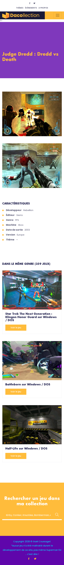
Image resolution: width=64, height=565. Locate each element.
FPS (17, 220)
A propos (43, 8)
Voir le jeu (16, 327)
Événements (31, 8)
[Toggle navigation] (57, 15)
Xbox (20, 224)
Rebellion (28, 210)
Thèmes (19, 8)
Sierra (19, 215)
